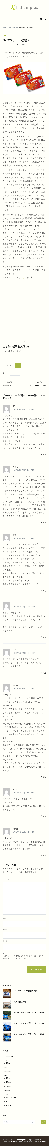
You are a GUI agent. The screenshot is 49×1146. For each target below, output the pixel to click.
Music (8, 1063)
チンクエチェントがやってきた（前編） (29, 1034)
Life (5, 1075)
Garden (9, 1105)
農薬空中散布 (8, 383)
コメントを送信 (36, 970)
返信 (44, 455)
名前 (5, 918)
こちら (24, 277)
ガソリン (15, 373)
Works (8, 1086)
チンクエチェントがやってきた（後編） (29, 1012)
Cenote (12, 1142)
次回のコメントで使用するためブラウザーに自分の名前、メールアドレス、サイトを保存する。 (24, 957)
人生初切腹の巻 (20, 1002)
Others (7, 1090)
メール (6, 930)
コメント (6, 879)
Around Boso (9, 1056)
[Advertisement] (24, 309)
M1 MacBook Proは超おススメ (26, 991)
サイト (5, 941)
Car (4, 35)
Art (5, 1060)
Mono (8, 1082)
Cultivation (8, 1071)
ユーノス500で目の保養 (37, 383)
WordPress (41, 1142)
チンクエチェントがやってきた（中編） (29, 1023)
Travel (6, 1095)
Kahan (5, 45)
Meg (8, 1078)
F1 (7, 1101)
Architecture (11, 1097)
